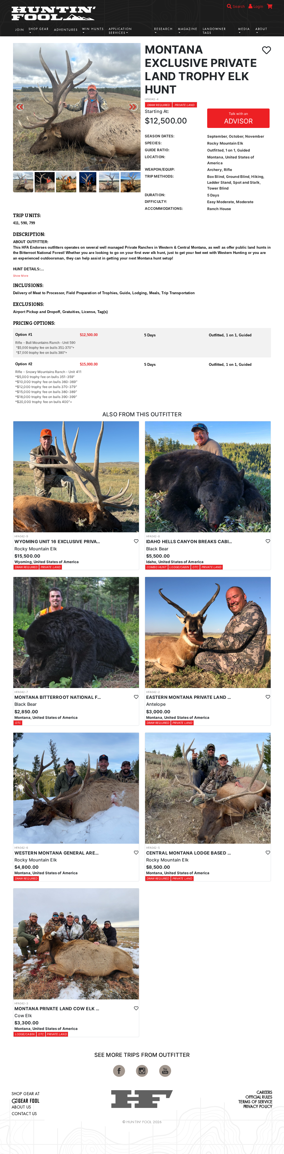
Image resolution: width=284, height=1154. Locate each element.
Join (19, 30)
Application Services (120, 31)
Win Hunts (93, 29)
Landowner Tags (214, 31)
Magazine (187, 29)
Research (163, 29)
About (261, 29)
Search (238, 6)
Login (257, 6)
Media (244, 29)
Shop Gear (39, 29)
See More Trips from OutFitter (142, 1055)
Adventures (66, 30)
